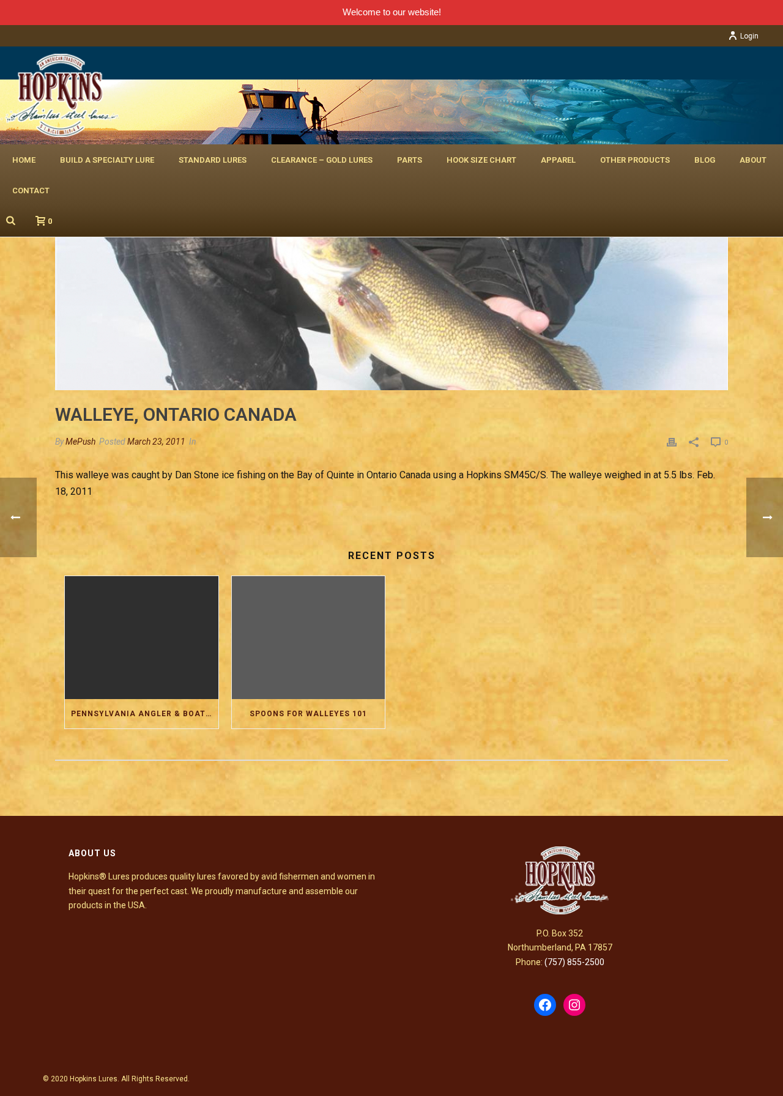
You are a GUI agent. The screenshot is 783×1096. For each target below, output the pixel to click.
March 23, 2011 (156, 441)
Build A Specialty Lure (107, 160)
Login (749, 36)
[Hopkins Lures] (60, 95)
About (753, 160)
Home (23, 160)
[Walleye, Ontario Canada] (391, 298)
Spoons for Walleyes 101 (308, 713)
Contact (31, 190)
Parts (409, 160)
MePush (80, 441)
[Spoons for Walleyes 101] (308, 637)
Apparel (558, 160)
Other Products (635, 160)
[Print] (672, 442)
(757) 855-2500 (574, 962)
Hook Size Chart (481, 160)
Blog (704, 160)
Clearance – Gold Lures (322, 160)
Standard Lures (213, 160)
